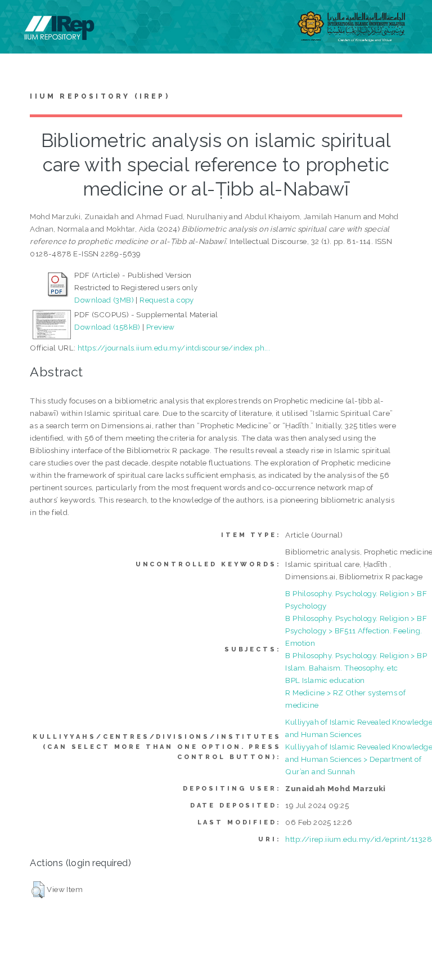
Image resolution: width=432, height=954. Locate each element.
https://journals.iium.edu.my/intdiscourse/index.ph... (174, 347)
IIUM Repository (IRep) (99, 96)
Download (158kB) (107, 326)
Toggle (20, 21)
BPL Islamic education (324, 680)
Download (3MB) (104, 299)
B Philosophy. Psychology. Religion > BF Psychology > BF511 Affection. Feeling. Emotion (356, 630)
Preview (160, 326)
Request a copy (167, 299)
